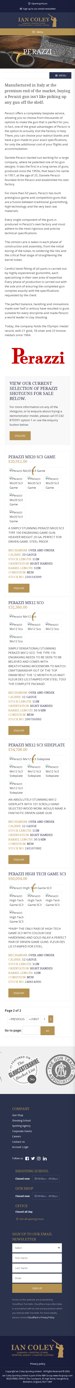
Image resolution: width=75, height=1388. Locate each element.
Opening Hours (39, 3)
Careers (16, 1136)
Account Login (20, 1147)
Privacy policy (37, 1363)
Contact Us (18, 1141)
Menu (62, 75)
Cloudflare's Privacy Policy (40, 1317)
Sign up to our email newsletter (39, 8)
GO (47, 1030)
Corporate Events (22, 1131)
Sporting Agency (21, 1125)
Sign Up (37, 1288)
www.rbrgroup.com (63, 1375)
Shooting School (21, 1120)
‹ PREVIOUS (17, 1019)
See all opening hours (31, 1219)
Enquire (20, 435)
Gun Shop (17, 1115)
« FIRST (34, 1019)
